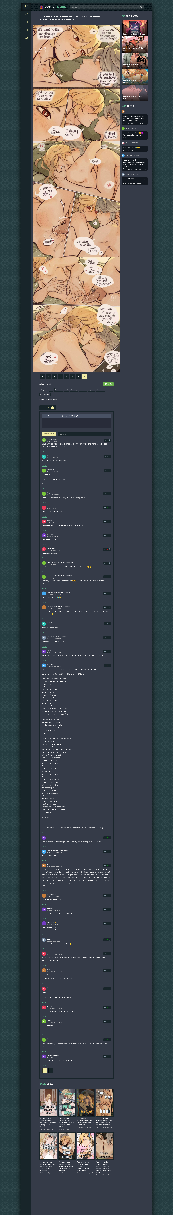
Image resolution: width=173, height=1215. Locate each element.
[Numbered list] (63, 416)
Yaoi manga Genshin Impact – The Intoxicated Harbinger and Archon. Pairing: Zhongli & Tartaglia (136, 169)
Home (26, 9)
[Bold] (43, 416)
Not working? (109, 408)
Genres (26, 41)
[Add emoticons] (66, 416)
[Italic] (46, 416)
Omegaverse (45, 394)
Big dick (91, 390)
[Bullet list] (60, 416)
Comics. (55, 7)
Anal (66, 390)
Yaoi (51, 390)
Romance (100, 390)
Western (26, 17)
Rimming (74, 390)
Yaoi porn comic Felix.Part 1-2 (134, 183)
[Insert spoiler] (74, 416)
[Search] (141, 7)
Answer (44, 452)
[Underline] (49, 416)
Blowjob (83, 390)
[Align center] (54, 416)
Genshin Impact (51, 400)
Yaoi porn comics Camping (133, 150)
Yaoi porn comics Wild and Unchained (136, 123)
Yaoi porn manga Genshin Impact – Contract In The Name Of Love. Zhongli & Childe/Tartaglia (136, 138)
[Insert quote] (69, 416)
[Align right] (57, 416)
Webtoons (26, 33)
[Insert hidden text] (77, 416)
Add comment (49, 434)
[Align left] (52, 416)
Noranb (48, 384)
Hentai (26, 25)
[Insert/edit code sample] (72, 416)
